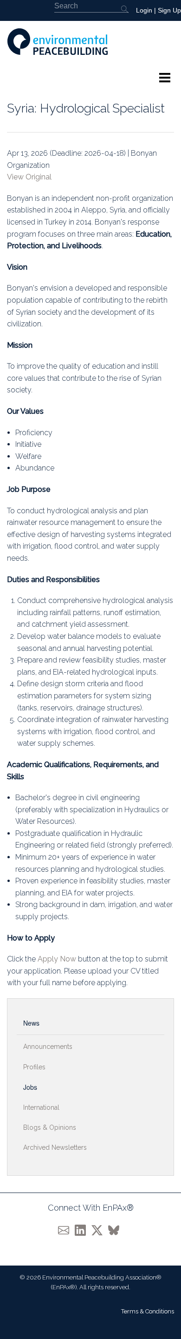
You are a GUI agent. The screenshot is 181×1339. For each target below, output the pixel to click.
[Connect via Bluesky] (115, 1229)
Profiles (34, 1067)
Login (144, 10)
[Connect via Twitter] (99, 1229)
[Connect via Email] (66, 1229)
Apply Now (57, 959)
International (41, 1107)
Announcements (47, 1046)
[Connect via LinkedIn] (83, 1229)
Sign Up (169, 10)
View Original (29, 176)
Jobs (30, 1087)
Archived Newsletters (55, 1147)
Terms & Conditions (147, 1311)
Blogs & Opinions (49, 1127)
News (31, 1022)
